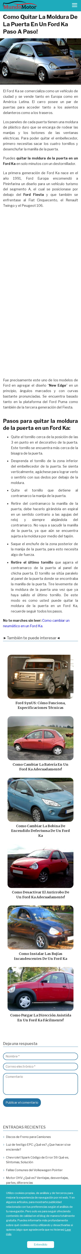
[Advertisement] (40, 252)
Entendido (40, 1244)
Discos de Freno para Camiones (28, 1137)
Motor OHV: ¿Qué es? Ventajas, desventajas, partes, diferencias (37, 1180)
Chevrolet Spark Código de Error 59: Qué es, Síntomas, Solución (37, 1160)
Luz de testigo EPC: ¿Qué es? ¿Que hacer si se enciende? (38, 1147)
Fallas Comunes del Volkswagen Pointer (34, 1170)
